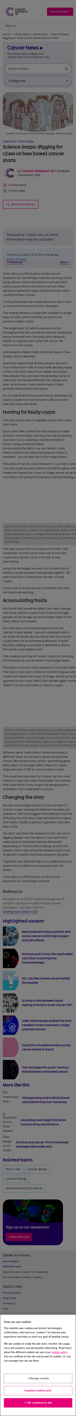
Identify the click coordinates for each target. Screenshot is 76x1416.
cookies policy (59, 1352)
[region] (38, 1365)
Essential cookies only (38, 1390)
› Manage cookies (38, 1378)
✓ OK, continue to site (38, 1403)
